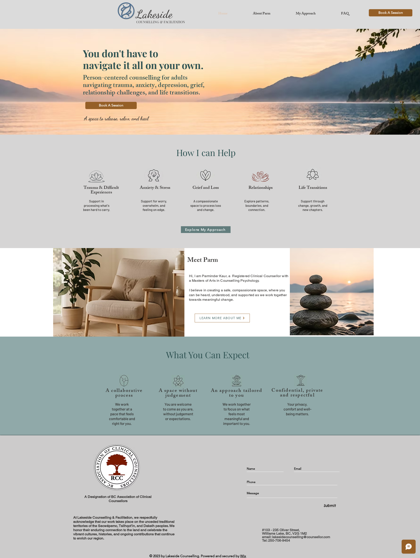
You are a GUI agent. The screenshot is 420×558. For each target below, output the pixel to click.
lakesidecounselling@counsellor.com (301, 537)
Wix (243, 556)
